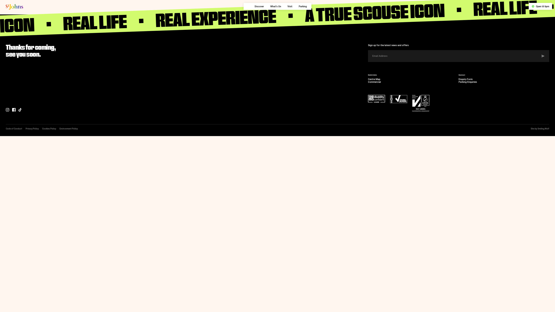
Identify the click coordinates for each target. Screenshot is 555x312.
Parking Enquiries (468, 82)
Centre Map (374, 79)
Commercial (374, 82)
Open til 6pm (542, 6)
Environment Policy (69, 129)
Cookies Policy (49, 129)
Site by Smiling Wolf (540, 129)
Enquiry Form (466, 79)
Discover (259, 6)
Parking (303, 6)
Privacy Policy (32, 129)
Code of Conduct (14, 129)
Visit (289, 6)
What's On (275, 6)
